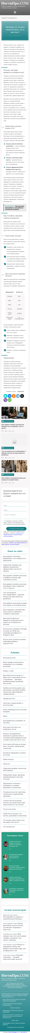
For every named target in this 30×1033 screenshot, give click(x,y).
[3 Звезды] (20, 391)
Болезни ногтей (9, 658)
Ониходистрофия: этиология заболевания (14, 769)
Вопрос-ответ (8, 671)
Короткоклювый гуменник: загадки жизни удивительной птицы (17, 867)
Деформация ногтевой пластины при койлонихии (13, 1011)
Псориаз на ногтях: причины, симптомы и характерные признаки (14, 794)
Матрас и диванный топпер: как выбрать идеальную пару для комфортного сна (14, 947)
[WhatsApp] (10, 400)
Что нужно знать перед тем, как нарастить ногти (14, 821)
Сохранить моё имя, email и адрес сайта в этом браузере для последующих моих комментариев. (14, 522)
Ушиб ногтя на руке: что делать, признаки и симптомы (15, 815)
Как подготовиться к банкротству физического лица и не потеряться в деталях (13, 621)
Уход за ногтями (9, 809)
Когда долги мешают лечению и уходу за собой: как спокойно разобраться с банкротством (15, 632)
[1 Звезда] (18, 391)
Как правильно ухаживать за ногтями (14, 722)
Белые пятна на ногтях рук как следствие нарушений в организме (14, 1000)
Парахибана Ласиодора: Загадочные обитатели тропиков (16, 890)
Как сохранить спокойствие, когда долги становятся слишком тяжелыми (14, 612)
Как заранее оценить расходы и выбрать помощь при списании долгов (14, 577)
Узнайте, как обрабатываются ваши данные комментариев (13, 534)
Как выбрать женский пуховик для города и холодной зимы (15, 604)
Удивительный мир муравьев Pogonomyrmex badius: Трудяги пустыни (17, 878)
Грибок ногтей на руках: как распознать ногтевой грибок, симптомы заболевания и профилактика (14, 691)
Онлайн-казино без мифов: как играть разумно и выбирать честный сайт (15, 844)
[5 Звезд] (23, 391)
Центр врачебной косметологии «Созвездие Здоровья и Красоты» (13, 926)
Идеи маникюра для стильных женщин (15, 711)
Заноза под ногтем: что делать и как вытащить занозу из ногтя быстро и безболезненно (13, 1016)
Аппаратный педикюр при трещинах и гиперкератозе (16, 856)
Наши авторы (8, 759)
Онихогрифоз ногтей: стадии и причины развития (14, 1023)
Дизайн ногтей (9, 698)
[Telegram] (18, 396)
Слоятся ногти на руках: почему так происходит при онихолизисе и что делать (14, 802)
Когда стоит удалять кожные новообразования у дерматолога (14, 641)
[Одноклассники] (14, 396)
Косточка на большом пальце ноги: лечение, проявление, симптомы (14, 746)
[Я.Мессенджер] (5, 396)
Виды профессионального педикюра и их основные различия (13, 664)
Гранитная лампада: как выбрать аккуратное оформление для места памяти (12, 568)
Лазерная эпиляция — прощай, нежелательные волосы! (13, 957)
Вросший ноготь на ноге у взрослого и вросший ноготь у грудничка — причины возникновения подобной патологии (14, 679)
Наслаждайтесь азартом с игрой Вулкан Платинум (13, 918)
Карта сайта (15, 1020)
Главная (4, 18)
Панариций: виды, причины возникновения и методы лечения (14, 777)
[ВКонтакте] (10, 396)
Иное (5, 716)
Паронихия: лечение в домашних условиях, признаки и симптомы (12, 785)
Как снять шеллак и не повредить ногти (12, 728)
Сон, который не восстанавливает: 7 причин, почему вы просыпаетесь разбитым (13, 596)
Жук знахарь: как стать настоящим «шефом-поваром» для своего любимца (14, 937)
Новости (6, 764)
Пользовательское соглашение (15, 1027)
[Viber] (5, 400)
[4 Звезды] (22, 391)
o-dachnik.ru (23, 1032)
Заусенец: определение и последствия (13, 704)
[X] (22, 396)
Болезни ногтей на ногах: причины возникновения (12, 1004)
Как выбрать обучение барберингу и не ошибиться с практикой (14, 558)
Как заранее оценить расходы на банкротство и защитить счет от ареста (14, 586)
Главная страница (15, 1008)
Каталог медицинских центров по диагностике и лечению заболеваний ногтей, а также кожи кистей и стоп (15, 737)
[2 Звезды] (19, 391)
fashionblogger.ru (13, 1032)
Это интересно (11, 18)
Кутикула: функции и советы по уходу (14, 754)
